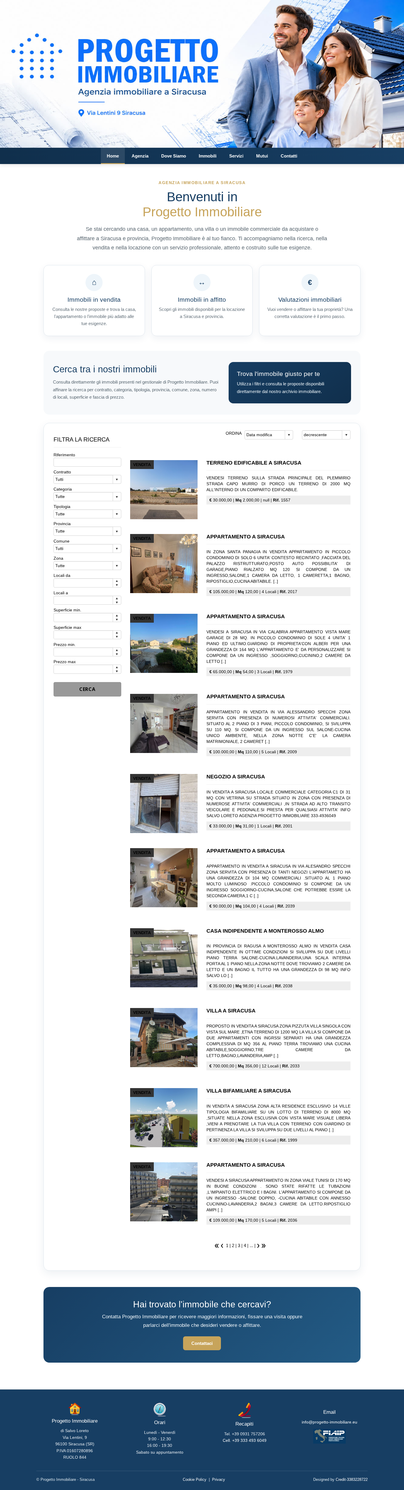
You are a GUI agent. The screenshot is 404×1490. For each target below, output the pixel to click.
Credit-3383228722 (352, 1479)
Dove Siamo (173, 155)
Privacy (218, 1479)
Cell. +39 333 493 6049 (244, 1440)
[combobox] (265, 435)
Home (113, 155)
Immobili (207, 155)
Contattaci (202, 1343)
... (251, 1245)
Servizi (236, 155)
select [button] (289, 435)
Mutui (262, 155)
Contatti (289, 155)
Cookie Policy (194, 1479)
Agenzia (140, 155)
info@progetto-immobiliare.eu (329, 1422)
